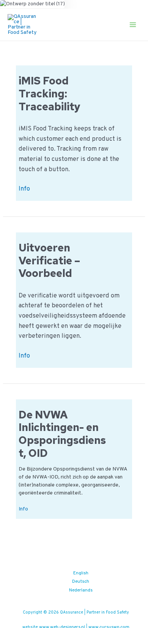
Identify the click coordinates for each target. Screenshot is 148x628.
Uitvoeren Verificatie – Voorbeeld (49, 260)
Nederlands (81, 590)
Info (24, 189)
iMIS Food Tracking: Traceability (49, 93)
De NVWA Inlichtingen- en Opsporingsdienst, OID (62, 434)
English (80, 573)
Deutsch (80, 582)
